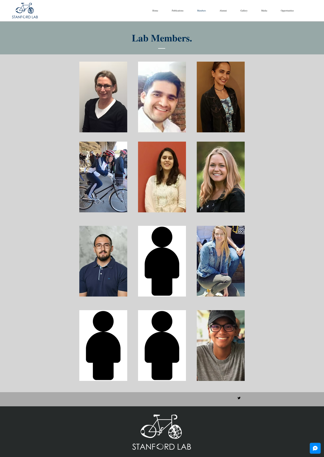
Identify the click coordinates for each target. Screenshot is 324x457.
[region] (103, 97)
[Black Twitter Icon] (239, 398)
